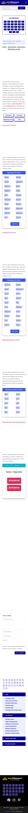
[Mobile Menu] (26, 2)
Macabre (18, 199)
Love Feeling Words (11, 726)
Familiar (7, 289)
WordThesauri (8, 811)
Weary (6, 394)
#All (17, 32)
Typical (6, 302)
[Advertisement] (14, 66)
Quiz (19, 119)
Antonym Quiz (9, 707)
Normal (6, 294)
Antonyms (19, 115)
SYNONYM (14, 480)
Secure (18, 311)
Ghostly (7, 182)
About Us (11, 808)
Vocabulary (8, 715)
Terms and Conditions (14, 807)
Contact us (16, 808)
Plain (17, 302)
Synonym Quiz (9, 705)
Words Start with (10, 738)
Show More (15, 224)
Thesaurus (9, 41)
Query (6, 403)
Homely (18, 325)
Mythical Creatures (10, 728)
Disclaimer (21, 807)
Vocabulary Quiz (10, 698)
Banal (6, 298)
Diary (6, 412)
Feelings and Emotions (11, 724)
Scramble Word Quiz (11, 703)
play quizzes (10, 106)
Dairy (17, 403)
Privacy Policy (6, 807)
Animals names (9, 719)
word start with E (17, 104)
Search (21, 7)
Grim (6, 217)
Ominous (18, 217)
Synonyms (8, 115)
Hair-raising (7, 199)
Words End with (10, 744)
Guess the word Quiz (11, 700)
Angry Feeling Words (11, 721)
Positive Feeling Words (12, 731)
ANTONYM (14, 488)
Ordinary (18, 285)
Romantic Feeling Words (12, 733)
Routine (18, 294)
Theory (18, 394)
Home (4, 41)
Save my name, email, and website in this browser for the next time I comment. (13, 647)
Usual (6, 307)
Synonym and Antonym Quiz (13, 710)
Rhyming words (8, 119)
